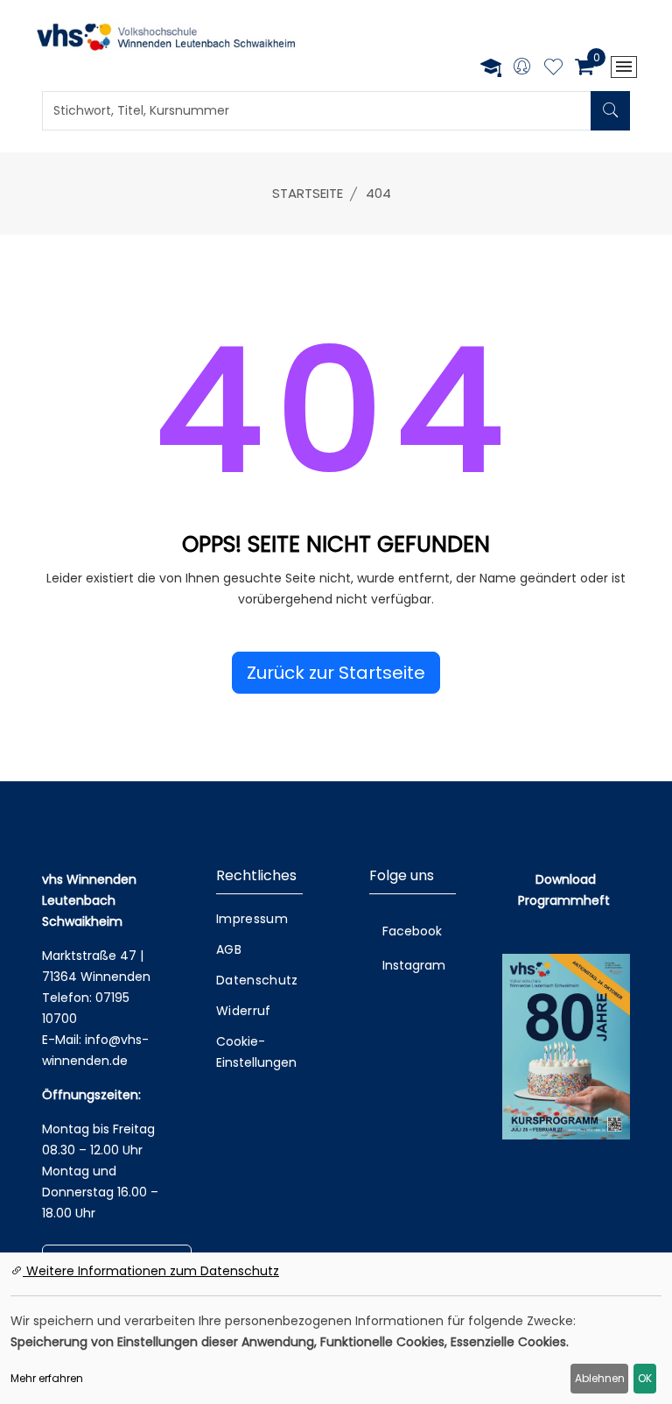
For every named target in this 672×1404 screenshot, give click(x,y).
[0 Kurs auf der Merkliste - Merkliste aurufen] (553, 69)
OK (645, 1378)
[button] (336, 673)
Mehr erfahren (46, 1378)
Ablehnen (600, 1378)
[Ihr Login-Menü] (522, 67)
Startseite (307, 193)
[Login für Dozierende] (490, 67)
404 (378, 193)
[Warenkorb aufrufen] (584, 67)
